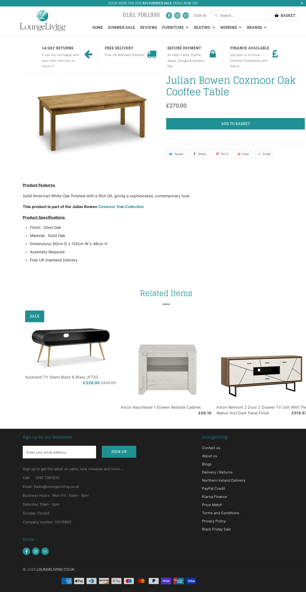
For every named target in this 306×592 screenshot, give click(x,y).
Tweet (179, 154)
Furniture (173, 28)
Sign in (200, 15)
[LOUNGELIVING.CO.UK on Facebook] (169, 15)
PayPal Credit (213, 488)
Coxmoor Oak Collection (121, 206)
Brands (255, 28)
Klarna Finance (214, 496)
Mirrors (229, 28)
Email (267, 154)
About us (209, 456)
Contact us (211, 447)
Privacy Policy (214, 521)
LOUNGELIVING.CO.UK (56, 569)
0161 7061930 (141, 16)
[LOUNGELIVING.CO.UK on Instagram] (177, 15)
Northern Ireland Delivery (223, 480)
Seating (202, 28)
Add (246, 154)
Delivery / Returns (217, 472)
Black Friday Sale (216, 529)
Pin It (224, 154)
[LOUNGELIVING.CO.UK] (42, 20)
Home (97, 28)
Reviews (148, 28)
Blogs (207, 464)
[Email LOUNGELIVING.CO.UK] (186, 15)
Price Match (212, 504)
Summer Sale (121, 28)
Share (202, 154)
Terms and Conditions (220, 513)
